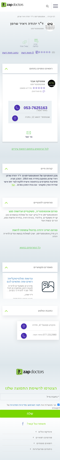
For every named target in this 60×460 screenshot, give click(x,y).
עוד (13, 184)
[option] (30, 112)
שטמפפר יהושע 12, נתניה (37, 117)
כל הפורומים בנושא (30, 247)
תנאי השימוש (34, 405)
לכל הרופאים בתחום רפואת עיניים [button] (30, 149)
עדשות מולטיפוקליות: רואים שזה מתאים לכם (20, 280)
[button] (23, 423)
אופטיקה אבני (37, 81)
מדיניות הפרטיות (18, 405)
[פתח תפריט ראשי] (55, 6)
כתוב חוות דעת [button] (10, 52)
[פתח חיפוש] (47, 6)
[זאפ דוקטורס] (12, 4)
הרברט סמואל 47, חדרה (43, 325)
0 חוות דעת (27, 52)
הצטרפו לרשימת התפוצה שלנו (31, 388)
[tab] (30, 68)
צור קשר (28, 137)
